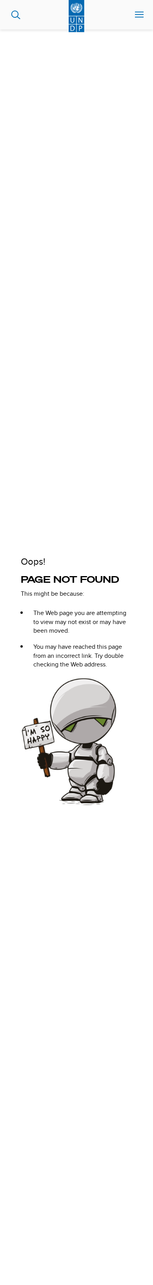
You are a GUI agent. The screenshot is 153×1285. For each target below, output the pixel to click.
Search (16, 15)
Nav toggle (139, 14)
